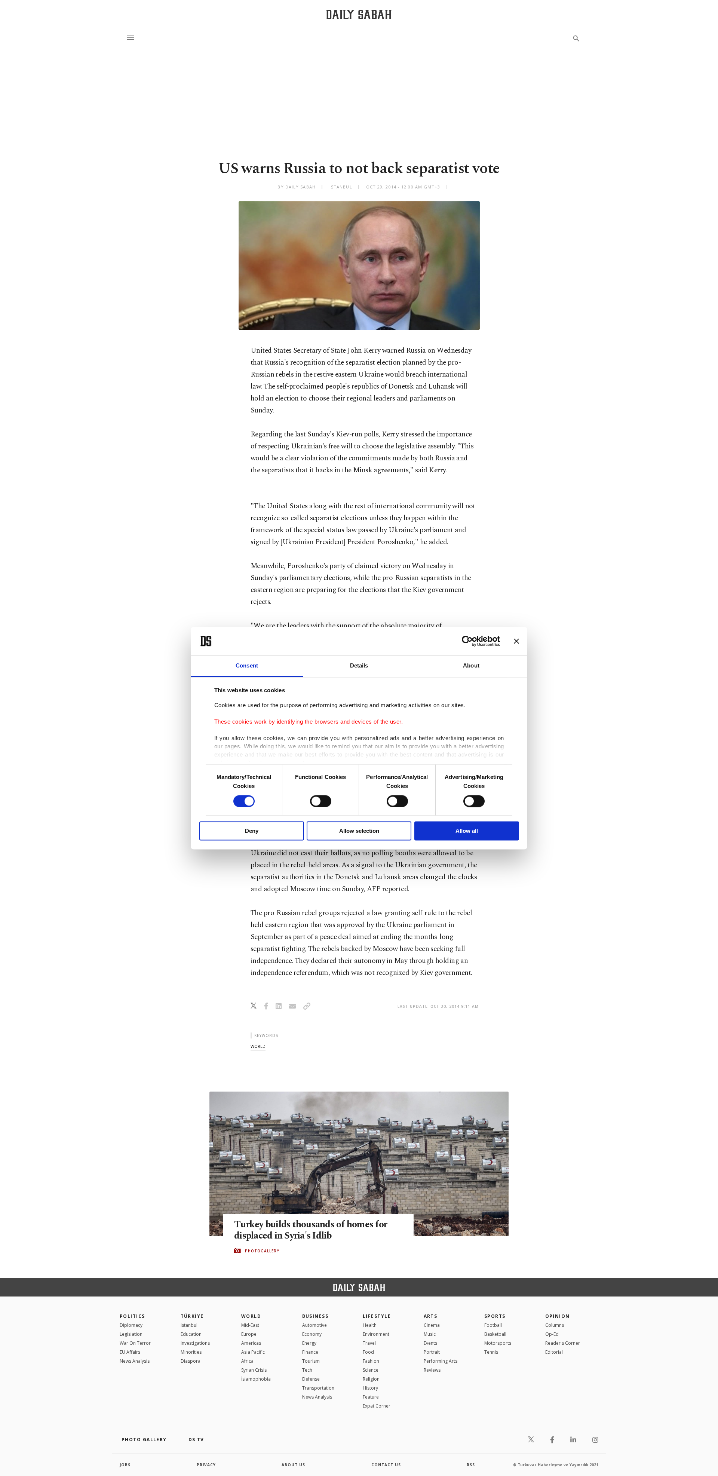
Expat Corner (376, 1406)
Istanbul (189, 1325)
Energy (309, 1343)
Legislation (131, 1334)
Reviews (432, 1370)
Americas (251, 1343)
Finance (310, 1352)
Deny (251, 831)
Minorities (191, 1352)
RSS (471, 1464)
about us (293, 1464)
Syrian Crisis (254, 1370)
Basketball (495, 1334)
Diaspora (190, 1361)
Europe (249, 1334)
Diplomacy (131, 1325)
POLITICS (132, 1316)
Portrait (432, 1352)
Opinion (557, 1316)
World (251, 1316)
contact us (386, 1464)
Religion (371, 1379)
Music (430, 1334)
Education (191, 1334)
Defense (311, 1379)
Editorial (554, 1352)
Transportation (318, 1388)
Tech (307, 1370)
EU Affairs (130, 1352)
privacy (206, 1464)
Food (368, 1352)
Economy (312, 1334)
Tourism (311, 1361)
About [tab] (471, 666)
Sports (495, 1316)
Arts (431, 1316)
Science (370, 1370)
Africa (247, 1361)
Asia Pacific (253, 1352)
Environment (376, 1334)
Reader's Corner (562, 1343)
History (370, 1388)
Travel (369, 1343)
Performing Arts (440, 1361)
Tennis (491, 1352)
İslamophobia (256, 1379)
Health (370, 1325)
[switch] (320, 801)
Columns (554, 1325)
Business (315, 1316)
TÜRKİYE (192, 1316)
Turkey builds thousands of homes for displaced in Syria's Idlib (310, 1230)
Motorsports (497, 1343)
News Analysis (135, 1361)
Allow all (466, 831)
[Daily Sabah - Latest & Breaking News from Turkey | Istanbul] (359, 14)
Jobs (125, 1464)
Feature (371, 1397)
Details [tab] (359, 666)
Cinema (432, 1325)
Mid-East (250, 1325)
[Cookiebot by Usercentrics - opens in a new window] (467, 641)
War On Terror (135, 1343)
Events (430, 1343)
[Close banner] (516, 641)
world (258, 1046)
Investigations (195, 1343)
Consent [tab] (247, 666)
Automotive (314, 1325)
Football (493, 1325)
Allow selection (359, 831)
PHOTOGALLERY (262, 1250)
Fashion (371, 1361)
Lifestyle (377, 1316)
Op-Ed (552, 1334)
